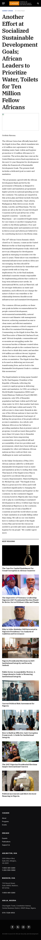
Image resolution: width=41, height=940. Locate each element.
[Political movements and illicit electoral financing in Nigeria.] (20, 781)
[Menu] (3, 3)
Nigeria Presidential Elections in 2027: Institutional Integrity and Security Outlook (18, 663)
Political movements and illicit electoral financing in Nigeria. (19, 795)
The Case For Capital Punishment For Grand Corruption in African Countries (18, 569)
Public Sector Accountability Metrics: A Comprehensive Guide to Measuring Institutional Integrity (18, 674)
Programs (5, 821)
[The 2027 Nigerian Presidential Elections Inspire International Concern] (20, 751)
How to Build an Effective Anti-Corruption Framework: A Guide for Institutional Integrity (20, 735)
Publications (6, 841)
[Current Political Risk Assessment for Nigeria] (20, 690)
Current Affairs (7, 11)
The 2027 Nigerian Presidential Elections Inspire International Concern (19, 765)
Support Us (6, 845)
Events (4, 825)
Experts (4, 838)
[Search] (38, 3)
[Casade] (20, 3)
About (4, 818)
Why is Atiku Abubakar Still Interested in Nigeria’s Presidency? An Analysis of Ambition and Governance (19, 631)
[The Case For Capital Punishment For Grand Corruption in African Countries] (20, 555)
